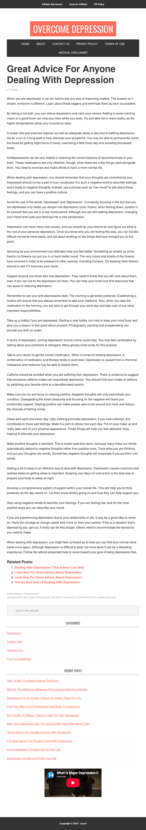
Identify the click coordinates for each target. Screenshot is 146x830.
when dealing (107, 597)
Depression (14, 633)
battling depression (37, 597)
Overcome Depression (73, 28)
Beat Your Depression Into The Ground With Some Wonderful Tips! (48, 724)
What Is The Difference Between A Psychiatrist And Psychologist (47, 689)
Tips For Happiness (19, 659)
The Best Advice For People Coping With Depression (39, 741)
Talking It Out (15, 650)
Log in (83, 823)
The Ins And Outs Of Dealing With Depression (47, 582)
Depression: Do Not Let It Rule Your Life (31, 758)
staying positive (87, 597)
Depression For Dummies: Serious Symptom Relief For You (44, 698)
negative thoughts (63, 597)
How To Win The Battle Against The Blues (33, 681)
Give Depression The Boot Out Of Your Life (33, 749)
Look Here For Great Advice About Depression (48, 572)
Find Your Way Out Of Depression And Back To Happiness (43, 706)
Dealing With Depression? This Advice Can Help (49, 567)
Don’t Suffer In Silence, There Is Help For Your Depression (43, 715)
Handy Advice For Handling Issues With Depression (39, 732)
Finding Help (31, 593)
